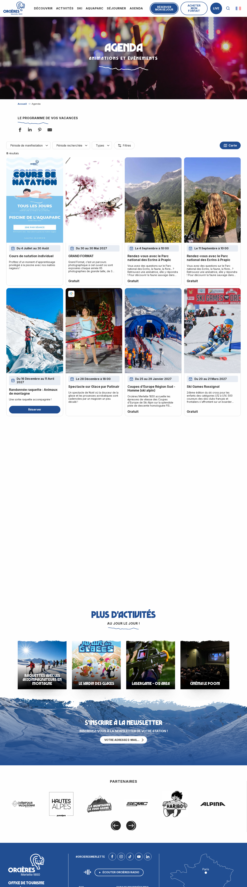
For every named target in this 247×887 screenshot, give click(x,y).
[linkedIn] (148, 857)
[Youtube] (139, 857)
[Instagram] (121, 857)
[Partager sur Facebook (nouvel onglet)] (19, 130)
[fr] (238, 8)
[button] (228, 8)
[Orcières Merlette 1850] (14, 8)
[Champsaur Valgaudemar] (23, 804)
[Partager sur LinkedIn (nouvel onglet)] (29, 130)
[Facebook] (112, 857)
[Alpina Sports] (212, 804)
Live (216, 8)
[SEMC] (137, 804)
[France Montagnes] (99, 804)
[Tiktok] (130, 857)
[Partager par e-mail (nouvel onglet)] (49, 130)
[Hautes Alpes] (61, 804)
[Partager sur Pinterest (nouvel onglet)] (39, 130)
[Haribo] (175, 804)
